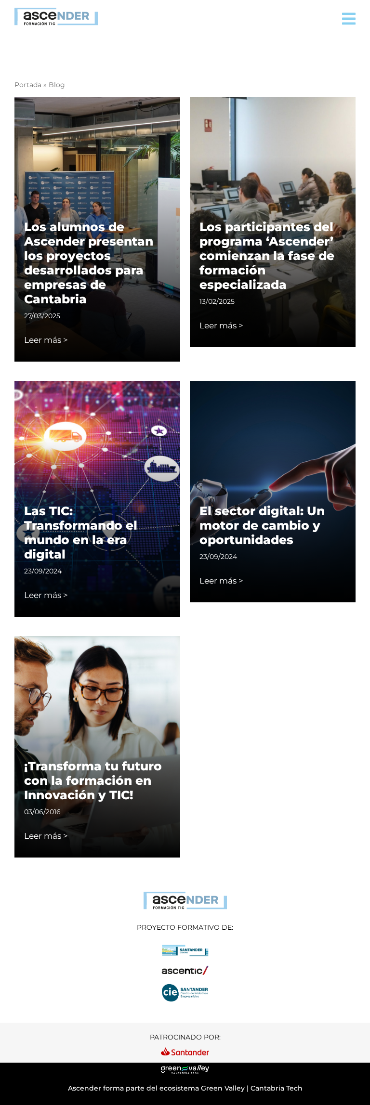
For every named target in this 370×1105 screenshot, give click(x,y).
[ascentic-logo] (185, 967)
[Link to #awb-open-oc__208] (349, 18)
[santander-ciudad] (185, 947)
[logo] (185, 895)
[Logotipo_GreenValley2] (185, 1069)
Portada (27, 84)
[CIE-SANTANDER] (185, 986)
